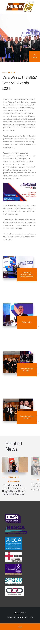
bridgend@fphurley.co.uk (25, 617)
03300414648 (11, 617)
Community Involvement (14, 479)
